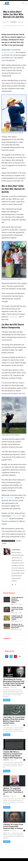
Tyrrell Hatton (8, 498)
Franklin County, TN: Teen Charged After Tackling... (17, 617)
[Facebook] (7, 656)
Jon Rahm (5, 518)
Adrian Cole (6, 687)
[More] (20, 656)
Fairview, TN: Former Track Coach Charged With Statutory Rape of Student (13, 826)
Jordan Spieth (16, 516)
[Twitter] (11, 656)
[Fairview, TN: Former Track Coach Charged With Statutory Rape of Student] (6, 609)
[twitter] (15, 583)
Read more (6, 700)
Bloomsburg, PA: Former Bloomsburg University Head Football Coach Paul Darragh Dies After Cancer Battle (13, 682)
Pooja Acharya (13, 21)
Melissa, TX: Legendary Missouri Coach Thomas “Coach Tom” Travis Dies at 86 (13, 791)
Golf (7, 21)
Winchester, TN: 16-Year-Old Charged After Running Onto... (17, 626)
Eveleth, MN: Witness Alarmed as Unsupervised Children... (17, 600)
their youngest (13, 317)
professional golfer (8, 52)
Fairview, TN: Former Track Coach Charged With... (17, 609)
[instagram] (12, 583)
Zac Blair (4, 543)
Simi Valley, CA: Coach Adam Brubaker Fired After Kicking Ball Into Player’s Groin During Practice (14, 720)
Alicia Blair (18, 540)
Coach (5, 785)
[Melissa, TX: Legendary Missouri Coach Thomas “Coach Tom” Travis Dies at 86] (14, 780)
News (4, 21)
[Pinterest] (15, 656)
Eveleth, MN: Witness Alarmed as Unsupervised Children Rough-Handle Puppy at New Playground (12, 755)
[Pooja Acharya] (7, 567)
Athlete (5, 676)
